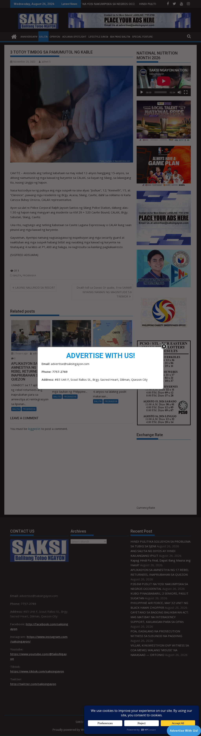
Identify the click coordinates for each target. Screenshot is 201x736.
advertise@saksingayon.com (70, 364)
